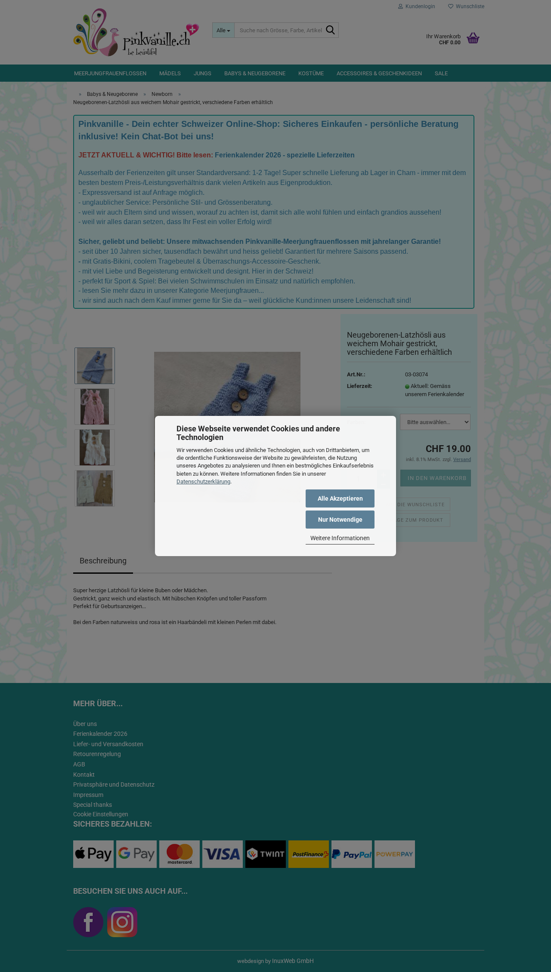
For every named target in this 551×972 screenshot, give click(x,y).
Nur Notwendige (340, 519)
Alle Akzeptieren (340, 498)
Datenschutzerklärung (203, 481)
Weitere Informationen (340, 538)
